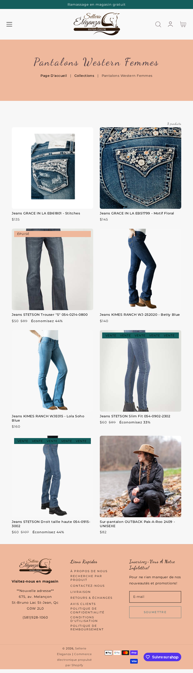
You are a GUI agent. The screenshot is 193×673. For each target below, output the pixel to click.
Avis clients (83, 604)
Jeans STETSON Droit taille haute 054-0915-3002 (51, 524)
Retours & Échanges (91, 597)
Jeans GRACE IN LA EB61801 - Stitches (46, 213)
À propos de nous (89, 571)
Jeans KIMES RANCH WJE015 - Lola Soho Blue (48, 418)
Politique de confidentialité (87, 610)
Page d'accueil (53, 76)
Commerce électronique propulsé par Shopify (74, 659)
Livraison (80, 592)
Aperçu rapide (52, 204)
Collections (84, 76)
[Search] (158, 24)
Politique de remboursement (87, 627)
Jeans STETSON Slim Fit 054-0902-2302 (135, 416)
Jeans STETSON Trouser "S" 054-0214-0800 (50, 314)
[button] (9, 24)
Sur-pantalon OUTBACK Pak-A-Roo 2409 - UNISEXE (137, 524)
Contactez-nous (87, 585)
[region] (96, 4)
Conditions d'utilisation (84, 619)
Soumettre (155, 612)
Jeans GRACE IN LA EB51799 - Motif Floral (137, 213)
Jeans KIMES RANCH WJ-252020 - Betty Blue (140, 314)
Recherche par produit (86, 578)
